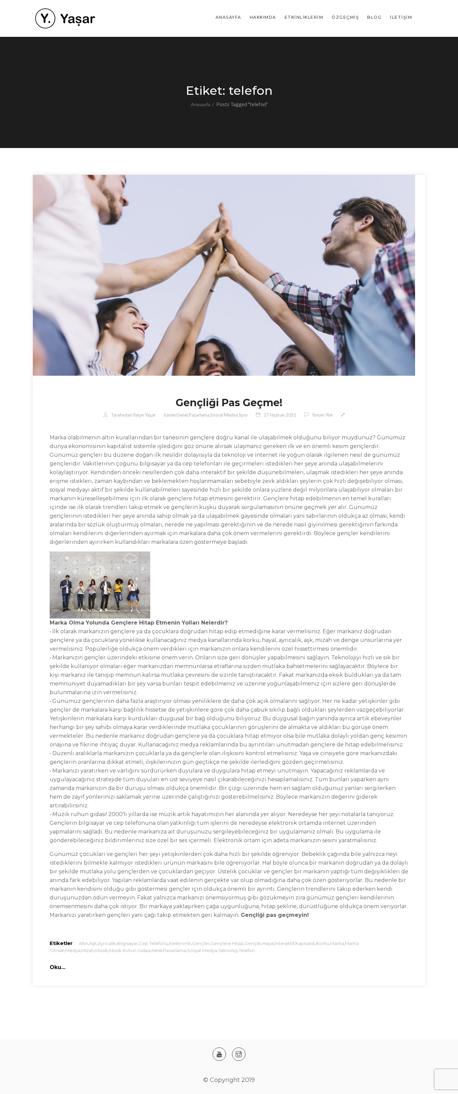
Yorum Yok (322, 415)
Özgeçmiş (345, 17)
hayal (268, 943)
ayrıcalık (107, 943)
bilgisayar (127, 943)
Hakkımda (263, 17)
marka (337, 943)
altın (83, 943)
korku (322, 943)
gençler (201, 943)
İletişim (401, 17)
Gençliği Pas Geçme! (229, 402)
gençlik (253, 943)
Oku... (57, 967)
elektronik (180, 943)
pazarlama (174, 950)
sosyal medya (202, 950)
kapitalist (305, 943)
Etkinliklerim (304, 17)
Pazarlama (199, 415)
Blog (374, 17)
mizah (87, 950)
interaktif (284, 943)
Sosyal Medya (224, 415)
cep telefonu (153, 943)
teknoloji (228, 950)
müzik (101, 950)
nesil (157, 950)
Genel (182, 415)
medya (72, 950)
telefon (247, 950)
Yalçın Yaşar (144, 415)
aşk (93, 943)
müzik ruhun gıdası (130, 950)
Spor (243, 415)
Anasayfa (228, 17)
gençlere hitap (227, 943)
